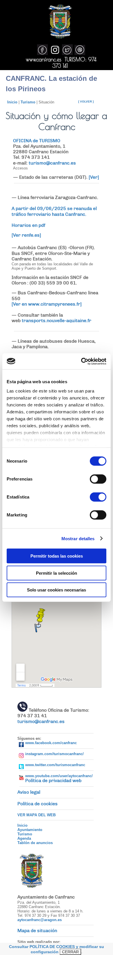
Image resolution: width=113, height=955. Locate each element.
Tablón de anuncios (35, 843)
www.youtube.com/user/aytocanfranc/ (59, 776)
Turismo (28, 102)
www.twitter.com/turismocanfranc (55, 765)
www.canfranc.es (43, 59)
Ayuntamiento (29, 830)
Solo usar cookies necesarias (56, 589)
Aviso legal (28, 792)
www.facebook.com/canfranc (51, 743)
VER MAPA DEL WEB (36, 815)
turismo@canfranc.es (52, 163)
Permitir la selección (56, 572)
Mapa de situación (37, 930)
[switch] (98, 479)
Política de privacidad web (53, 780)
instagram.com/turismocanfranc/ (54, 754)
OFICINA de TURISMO (36, 140)
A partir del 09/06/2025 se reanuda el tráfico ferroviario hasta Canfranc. (54, 211)
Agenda (24, 838)
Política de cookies (37, 803)
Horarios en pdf (28, 225)
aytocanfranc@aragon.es (39, 920)
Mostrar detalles (78, 538)
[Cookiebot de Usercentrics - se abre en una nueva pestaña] (81, 361)
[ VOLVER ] (86, 101)
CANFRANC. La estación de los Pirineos (51, 83)
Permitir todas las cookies (56, 556)
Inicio (12, 102)
